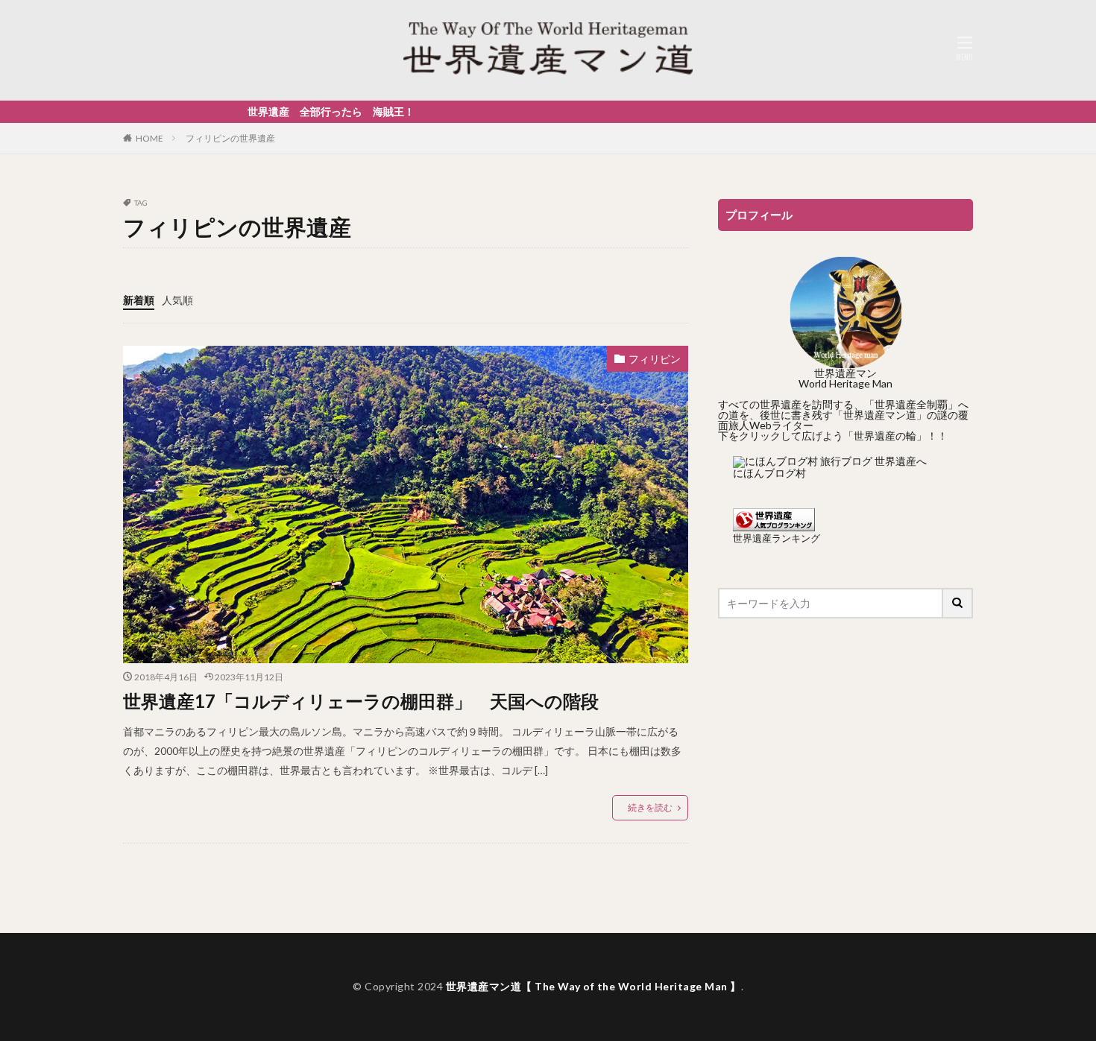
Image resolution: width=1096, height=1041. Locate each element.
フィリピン (655, 358)
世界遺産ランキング (776, 538)
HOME (149, 138)
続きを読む (650, 807)
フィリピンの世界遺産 (230, 138)
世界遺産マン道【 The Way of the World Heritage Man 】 (593, 986)
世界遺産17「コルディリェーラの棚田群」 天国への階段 (361, 701)
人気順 (177, 300)
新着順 (138, 300)
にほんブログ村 (769, 472)
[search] (958, 603)
